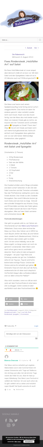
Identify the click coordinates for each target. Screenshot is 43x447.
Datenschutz (26, 445)
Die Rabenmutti (18, 54)
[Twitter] (16, 420)
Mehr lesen (18, 441)
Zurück (29, 48)
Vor (35, 48)
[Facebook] (6, 420)
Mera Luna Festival (29, 226)
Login (36, 326)
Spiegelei (16, 314)
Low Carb (24, 312)
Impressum (17, 445)
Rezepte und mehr (10, 312)
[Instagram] (8, 425)
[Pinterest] (13, 425)
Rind (29, 312)
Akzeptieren (29, 442)
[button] (12, 299)
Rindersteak (8, 314)
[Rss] (11, 420)
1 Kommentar (24, 314)
